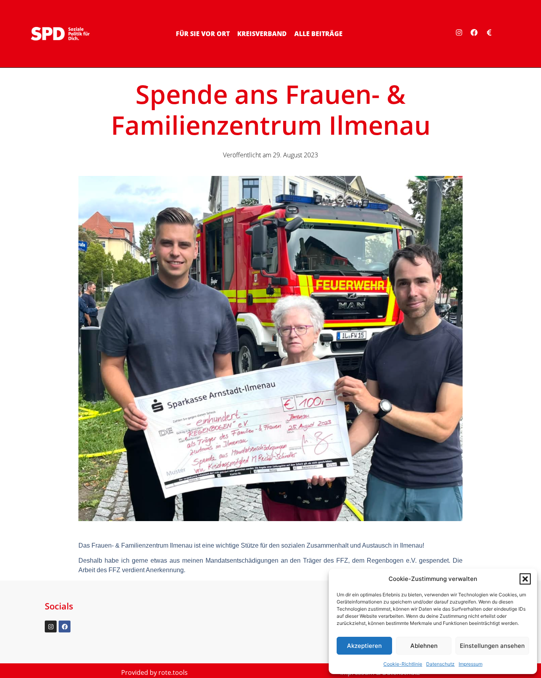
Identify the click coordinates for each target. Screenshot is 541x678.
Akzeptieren (364, 645)
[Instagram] (459, 32)
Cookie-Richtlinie (402, 664)
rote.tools (173, 672)
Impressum (470, 664)
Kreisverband (262, 34)
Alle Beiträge (318, 34)
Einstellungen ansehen (492, 645)
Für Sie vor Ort (203, 34)
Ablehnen (424, 645)
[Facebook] (474, 32)
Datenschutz (440, 664)
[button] (525, 579)
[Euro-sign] (489, 32)
